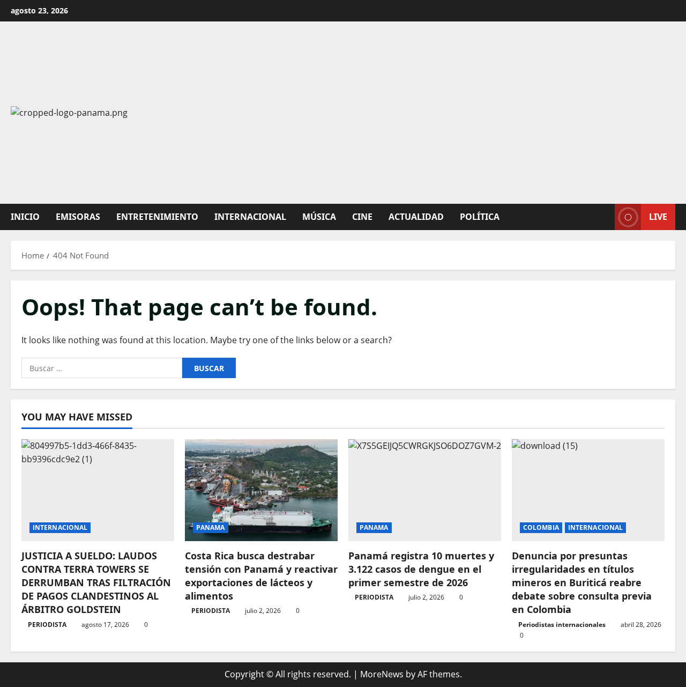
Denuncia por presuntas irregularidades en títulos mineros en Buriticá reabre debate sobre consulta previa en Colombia (582, 582)
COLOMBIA (541, 527)
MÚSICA (319, 217)
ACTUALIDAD (416, 217)
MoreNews (382, 674)
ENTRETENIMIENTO (157, 217)
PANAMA (210, 527)
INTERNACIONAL (250, 217)
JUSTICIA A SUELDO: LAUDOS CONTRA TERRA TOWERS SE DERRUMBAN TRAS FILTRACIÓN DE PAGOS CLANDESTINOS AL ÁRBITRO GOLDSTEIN (96, 582)
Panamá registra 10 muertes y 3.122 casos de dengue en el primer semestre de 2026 (421, 569)
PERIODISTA (47, 624)
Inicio (25, 217)
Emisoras (78, 217)
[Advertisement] (478, 113)
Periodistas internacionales (562, 624)
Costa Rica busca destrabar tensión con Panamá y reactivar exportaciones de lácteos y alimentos (261, 576)
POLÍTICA (479, 217)
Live (658, 217)
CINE (362, 217)
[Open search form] (603, 216)
